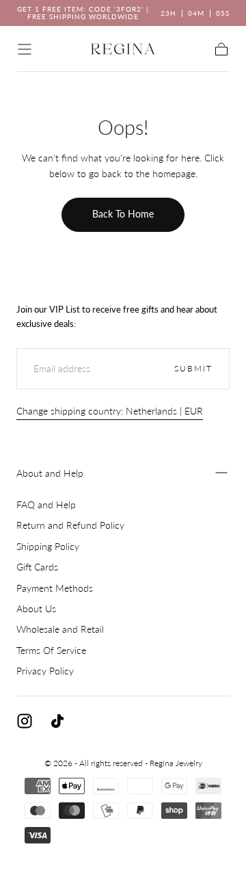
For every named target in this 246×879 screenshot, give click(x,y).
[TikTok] (57, 721)
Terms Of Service (51, 650)
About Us (36, 608)
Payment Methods (54, 588)
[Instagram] (25, 721)
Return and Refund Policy (70, 525)
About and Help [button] (49, 473)
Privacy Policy (45, 671)
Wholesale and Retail (60, 629)
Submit (193, 368)
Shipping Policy (47, 546)
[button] (24, 49)
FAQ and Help (46, 504)
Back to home (123, 214)
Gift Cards (37, 567)
